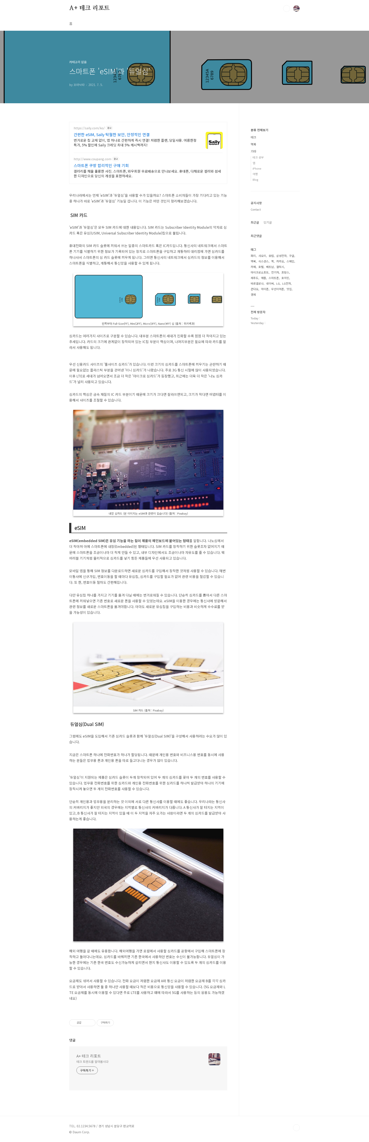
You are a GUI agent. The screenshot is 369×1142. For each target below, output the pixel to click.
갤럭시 (280, 267)
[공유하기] (85, 1023)
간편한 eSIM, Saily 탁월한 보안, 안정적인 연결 (112, 134)
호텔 (261, 267)
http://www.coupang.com (92, 159)
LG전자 (286, 283)
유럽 (271, 256)
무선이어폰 (277, 289)
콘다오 (254, 289)
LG (278, 283)
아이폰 (265, 289)
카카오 (280, 261)
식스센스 (263, 261)
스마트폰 (274, 278)
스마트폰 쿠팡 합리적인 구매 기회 (101, 165)
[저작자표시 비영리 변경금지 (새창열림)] (119, 1022)
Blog (255, 179)
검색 (286, 8)
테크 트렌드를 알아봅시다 (92, 1061)
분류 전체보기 (259, 130)
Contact (256, 209)
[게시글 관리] (90, 1023)
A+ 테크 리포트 (89, 8)
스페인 (290, 261)
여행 (255, 174)
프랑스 (285, 272)
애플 (263, 278)
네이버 (270, 283)
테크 (253, 137)
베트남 (270, 267)
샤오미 (262, 256)
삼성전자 (281, 256)
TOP (296, 1127)
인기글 (268, 222)
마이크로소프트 (260, 272)
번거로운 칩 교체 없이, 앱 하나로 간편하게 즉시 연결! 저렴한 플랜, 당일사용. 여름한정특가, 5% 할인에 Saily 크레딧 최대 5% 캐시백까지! (135, 142)
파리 (253, 256)
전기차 (275, 272)
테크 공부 (258, 157)
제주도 (254, 278)
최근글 (255, 222)
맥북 (253, 144)
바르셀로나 (257, 283)
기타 (253, 151)
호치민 (285, 278)
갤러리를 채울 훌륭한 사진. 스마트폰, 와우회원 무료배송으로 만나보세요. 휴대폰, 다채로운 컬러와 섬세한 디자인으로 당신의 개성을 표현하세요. (147, 173)
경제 (253, 294)
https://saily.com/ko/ (89, 128)
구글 (291, 256)
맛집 (289, 289)
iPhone (257, 168)
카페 (253, 267)
